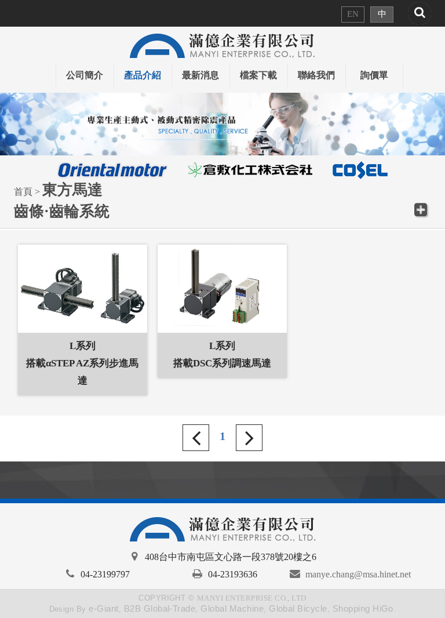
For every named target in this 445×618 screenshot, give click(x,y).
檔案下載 (258, 75)
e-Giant (103, 608)
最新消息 (200, 75)
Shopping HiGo (363, 608)
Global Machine (232, 608)
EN (353, 14)
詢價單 (374, 75)
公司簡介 (84, 75)
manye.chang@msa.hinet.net (358, 574)
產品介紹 (142, 75)
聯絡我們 (316, 75)
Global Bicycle (298, 608)
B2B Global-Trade (160, 608)
